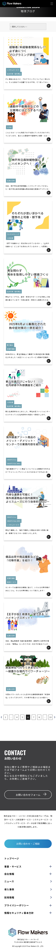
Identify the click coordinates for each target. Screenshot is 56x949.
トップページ (11, 858)
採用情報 (9, 897)
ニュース (9, 881)
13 (50, 717)
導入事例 (9, 889)
